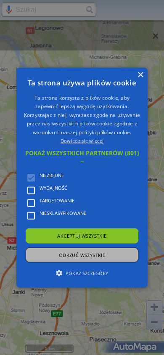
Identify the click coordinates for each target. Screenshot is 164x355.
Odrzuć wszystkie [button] (82, 255)
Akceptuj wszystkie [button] (81, 236)
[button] (82, 156)
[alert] (82, 177)
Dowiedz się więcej (82, 141)
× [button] (140, 75)
